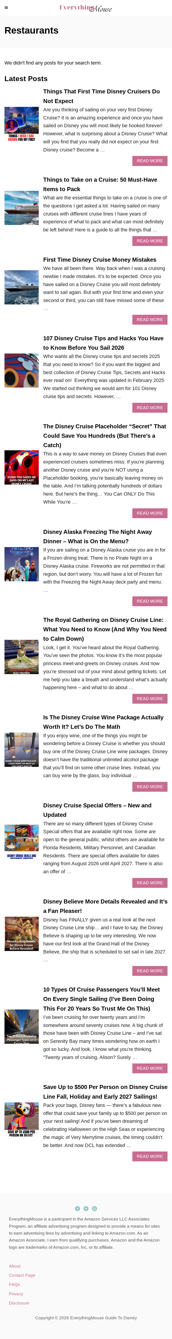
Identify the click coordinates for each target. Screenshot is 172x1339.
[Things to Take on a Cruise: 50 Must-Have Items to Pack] (21, 210)
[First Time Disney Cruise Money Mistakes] (21, 289)
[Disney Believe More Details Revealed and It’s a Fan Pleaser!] (21, 936)
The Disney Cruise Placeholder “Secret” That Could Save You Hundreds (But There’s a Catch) (104, 436)
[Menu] (6, 7)
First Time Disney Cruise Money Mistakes (99, 259)
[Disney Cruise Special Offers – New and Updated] (21, 844)
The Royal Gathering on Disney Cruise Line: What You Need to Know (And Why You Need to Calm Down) (105, 629)
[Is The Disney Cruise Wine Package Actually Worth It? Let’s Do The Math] (21, 752)
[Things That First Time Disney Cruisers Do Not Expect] (21, 126)
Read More (151, 162)
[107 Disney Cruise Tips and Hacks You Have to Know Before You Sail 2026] (21, 373)
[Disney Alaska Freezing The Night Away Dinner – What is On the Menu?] (21, 566)
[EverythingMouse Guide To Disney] (86, 8)
